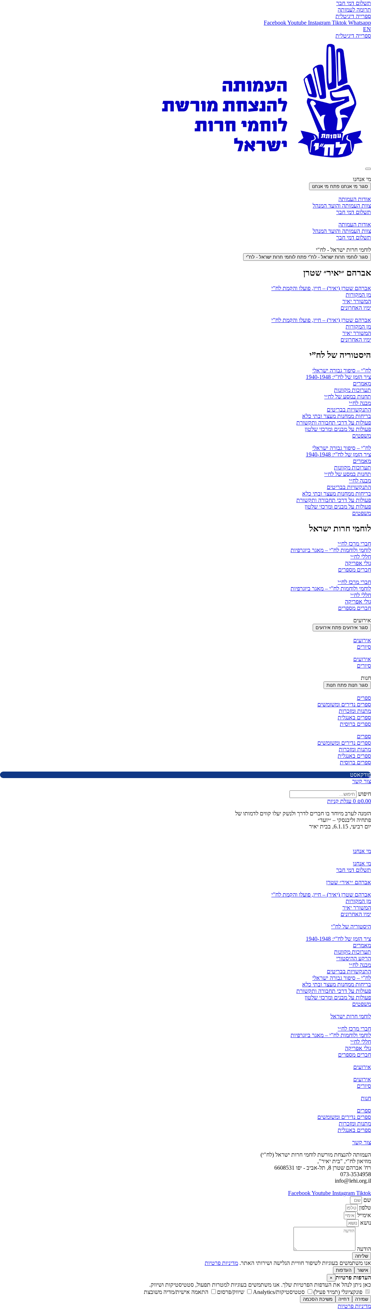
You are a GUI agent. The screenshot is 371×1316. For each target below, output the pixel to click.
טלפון (364, 1207)
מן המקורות (358, 295)
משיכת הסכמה (318, 1299)
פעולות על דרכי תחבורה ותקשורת (333, 422)
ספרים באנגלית (354, 717)
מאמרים (362, 383)
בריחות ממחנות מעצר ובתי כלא (336, 416)
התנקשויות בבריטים (349, 409)
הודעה (363, 1249)
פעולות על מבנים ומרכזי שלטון (338, 429)
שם (366, 1200)
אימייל (363, 1215)
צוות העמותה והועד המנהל (342, 205)
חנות (366, 1098)
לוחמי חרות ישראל (350, 1016)
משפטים (361, 436)
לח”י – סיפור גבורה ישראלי (341, 370)
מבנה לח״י (360, 403)
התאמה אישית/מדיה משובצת (177, 1292)
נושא (365, 1223)
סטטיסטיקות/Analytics (279, 1292)
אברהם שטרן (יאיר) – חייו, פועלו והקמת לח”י (321, 288)
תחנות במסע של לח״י (347, 396)
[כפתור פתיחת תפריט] (368, 169)
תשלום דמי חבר (353, 212)
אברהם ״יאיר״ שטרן (348, 882)
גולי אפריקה (358, 563)
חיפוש (364, 794)
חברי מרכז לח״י (354, 543)
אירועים (362, 640)
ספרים (364, 698)
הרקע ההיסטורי (353, 958)
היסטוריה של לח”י (351, 926)
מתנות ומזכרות (355, 711)
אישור (362, 1270)
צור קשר (361, 1142)
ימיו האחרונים (356, 308)
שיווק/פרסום (231, 1292)
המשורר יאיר (356, 301)
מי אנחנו (362, 851)
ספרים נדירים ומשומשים (344, 704)
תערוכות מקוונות (352, 390)
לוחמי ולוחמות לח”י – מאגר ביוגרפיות (331, 550)
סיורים (364, 647)
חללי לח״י (360, 556)
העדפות (343, 1270)
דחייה (343, 1299)
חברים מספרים (354, 570)
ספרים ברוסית (355, 724)
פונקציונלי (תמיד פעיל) (338, 1292)
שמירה (361, 1299)
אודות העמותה (354, 199)
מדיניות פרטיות (221, 1263)
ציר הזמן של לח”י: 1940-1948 (338, 377)
